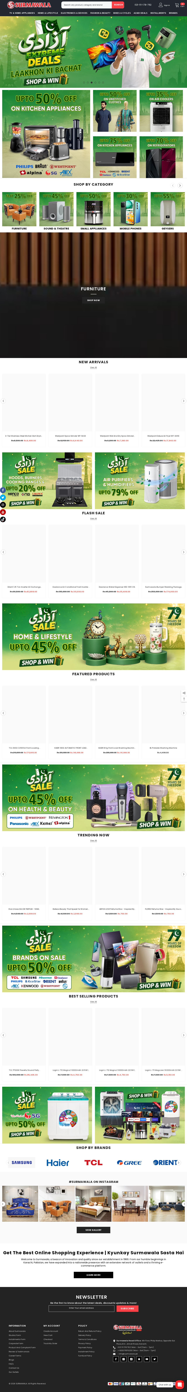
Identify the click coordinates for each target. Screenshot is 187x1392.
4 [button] (95, 82)
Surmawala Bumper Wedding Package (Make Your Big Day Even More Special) (163, 587)
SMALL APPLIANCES (93, 228)
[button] (2, 52)
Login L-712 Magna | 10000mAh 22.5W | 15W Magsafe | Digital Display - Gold (70, 1070)
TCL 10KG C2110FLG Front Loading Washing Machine (24, 748)
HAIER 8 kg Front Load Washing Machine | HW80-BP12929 (116, 748)
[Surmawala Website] (19, 209)
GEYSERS (168, 228)
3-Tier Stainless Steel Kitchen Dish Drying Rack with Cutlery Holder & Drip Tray (24, 436)
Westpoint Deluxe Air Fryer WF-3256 (163, 436)
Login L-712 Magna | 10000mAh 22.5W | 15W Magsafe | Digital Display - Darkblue (116, 1070)
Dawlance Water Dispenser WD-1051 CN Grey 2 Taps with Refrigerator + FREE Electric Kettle (117, 587)
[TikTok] (131, 1359)
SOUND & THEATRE (56, 228)
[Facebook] (116, 1359)
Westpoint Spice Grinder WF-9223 (70, 436)
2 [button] (88, 82)
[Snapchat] (139, 1359)
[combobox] (86, 4)
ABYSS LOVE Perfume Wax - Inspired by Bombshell (117, 909)
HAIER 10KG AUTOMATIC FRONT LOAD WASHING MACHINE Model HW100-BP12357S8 (70, 748)
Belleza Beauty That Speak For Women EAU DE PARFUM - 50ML (70, 909)
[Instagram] (123, 1359)
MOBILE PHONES (130, 228)
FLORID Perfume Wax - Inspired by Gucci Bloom (163, 909)
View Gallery (93, 1230)
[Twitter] (154, 1359)
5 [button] (99, 82)
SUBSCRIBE (127, 1308)
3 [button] (91, 82)
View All (93, 367)
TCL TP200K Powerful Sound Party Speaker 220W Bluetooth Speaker (24, 1070)
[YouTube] (147, 1359)
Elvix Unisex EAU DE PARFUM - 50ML (24, 909)
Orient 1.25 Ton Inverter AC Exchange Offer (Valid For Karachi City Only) (24, 587)
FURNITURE (19, 228)
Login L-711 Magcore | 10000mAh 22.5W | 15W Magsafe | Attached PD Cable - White (163, 1070)
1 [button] (84, 82)
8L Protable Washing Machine (163, 748)
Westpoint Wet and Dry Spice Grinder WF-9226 (117, 436)
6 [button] (103, 82)
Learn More (93, 1275)
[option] (93, 52)
